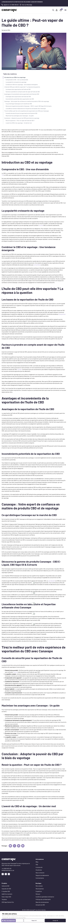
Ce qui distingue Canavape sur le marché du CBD (19, 103)
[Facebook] (3, 874)
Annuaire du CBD (40, 905)
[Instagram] (9, 874)
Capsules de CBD (6, 888)
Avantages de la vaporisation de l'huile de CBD (18, 96)
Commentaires (40, 878)
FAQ (37, 864)
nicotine (41, 225)
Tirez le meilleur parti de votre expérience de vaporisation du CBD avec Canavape (26, 111)
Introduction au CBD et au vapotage (15, 77)
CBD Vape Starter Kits (8, 902)
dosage (19, 369)
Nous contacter (40, 872)
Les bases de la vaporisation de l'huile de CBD (18, 89)
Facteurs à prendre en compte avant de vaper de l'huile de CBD (23, 91)
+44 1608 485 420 (6, 868)
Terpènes (4, 899)
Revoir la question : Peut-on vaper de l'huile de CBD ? (20, 120)
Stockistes (39, 870)
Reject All (34, 920)
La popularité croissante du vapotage (16, 82)
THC (3, 175)
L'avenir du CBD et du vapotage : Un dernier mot (19, 123)
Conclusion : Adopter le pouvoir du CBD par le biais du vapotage (21, 118)
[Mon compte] (57, 10)
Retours (38, 894)
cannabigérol (51, 581)
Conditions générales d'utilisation (45, 897)
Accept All (55, 920)
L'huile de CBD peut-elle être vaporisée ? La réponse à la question (22, 87)
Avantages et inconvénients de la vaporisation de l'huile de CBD (21, 94)
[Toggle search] (53, 10)
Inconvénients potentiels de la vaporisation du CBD (20, 99)
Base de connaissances (42, 902)
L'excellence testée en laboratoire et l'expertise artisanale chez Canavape (26, 108)
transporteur (62, 314)
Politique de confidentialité (43, 899)
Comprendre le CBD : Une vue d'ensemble (17, 79)
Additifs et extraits (7, 894)
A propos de (39, 867)
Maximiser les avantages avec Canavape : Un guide (20, 115)
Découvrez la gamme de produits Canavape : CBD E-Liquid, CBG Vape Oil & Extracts (28, 106)
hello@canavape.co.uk (8, 870)
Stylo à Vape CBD (6, 897)
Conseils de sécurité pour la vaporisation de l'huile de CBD (21, 113)
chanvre (15, 672)
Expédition (39, 891)
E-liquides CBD (6, 891)
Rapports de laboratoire (42, 875)
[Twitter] (6, 874)
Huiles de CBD (5, 886)
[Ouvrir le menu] (65, 10)
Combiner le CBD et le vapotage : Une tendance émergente (22, 84)
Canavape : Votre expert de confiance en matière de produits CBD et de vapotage (26, 101)
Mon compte (39, 886)
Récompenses (40, 888)
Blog (37, 862)
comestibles (37, 265)
